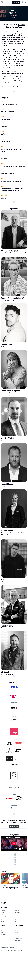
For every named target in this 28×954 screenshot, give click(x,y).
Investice (3, 910)
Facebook (3, 950)
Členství (16, 930)
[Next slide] (26, 892)
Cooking (3, 919)
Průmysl (2, 912)
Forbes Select (4, 934)
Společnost (3, 914)
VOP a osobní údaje (19, 938)
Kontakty (17, 936)
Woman (16, 914)
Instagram (10, 950)
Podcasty (17, 916)
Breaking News (18, 919)
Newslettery (17, 917)
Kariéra (16, 934)
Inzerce (16, 932)
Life (2, 917)
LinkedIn (15, 950)
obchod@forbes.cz (17, 824)
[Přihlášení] (22, 2)
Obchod (2, 930)
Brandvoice (17, 921)
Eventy (16, 928)
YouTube (20, 950)
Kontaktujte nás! (14, 826)
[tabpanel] (10, 881)
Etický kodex (17, 940)
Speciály (17, 910)
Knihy (2, 932)
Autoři (2, 928)
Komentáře (17, 912)
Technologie (3, 916)
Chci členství (16, 2)
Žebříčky (3, 921)
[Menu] (25, 2)
